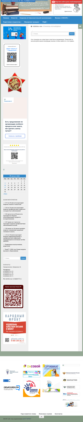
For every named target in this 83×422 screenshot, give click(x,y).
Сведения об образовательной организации (35, 18)
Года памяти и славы (28, 414)
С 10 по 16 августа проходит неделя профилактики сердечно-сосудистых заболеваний (14, 209)
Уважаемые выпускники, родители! (12, 245)
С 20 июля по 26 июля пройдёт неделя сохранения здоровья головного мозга (14, 230)
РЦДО (44, 22)
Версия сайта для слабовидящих (68, 2)
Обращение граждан (31, 22)
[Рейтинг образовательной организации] (4, 169)
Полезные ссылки (45, 414)
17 (5, 187)
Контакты (58, 414)
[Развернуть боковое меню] (80, 26)
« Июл (5, 194)
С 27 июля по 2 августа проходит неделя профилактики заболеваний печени (14, 223)
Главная (6, 18)
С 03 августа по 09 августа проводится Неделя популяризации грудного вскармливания (13, 216)
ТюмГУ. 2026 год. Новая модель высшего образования (14, 250)
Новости (14, 18)
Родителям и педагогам (12, 22)
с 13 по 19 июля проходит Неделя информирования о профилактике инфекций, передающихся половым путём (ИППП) (14, 238)
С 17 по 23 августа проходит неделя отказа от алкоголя (13, 203)
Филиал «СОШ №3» (61, 18)
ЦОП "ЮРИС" (27, 419)
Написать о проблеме (15, 136)
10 (5, 185)
